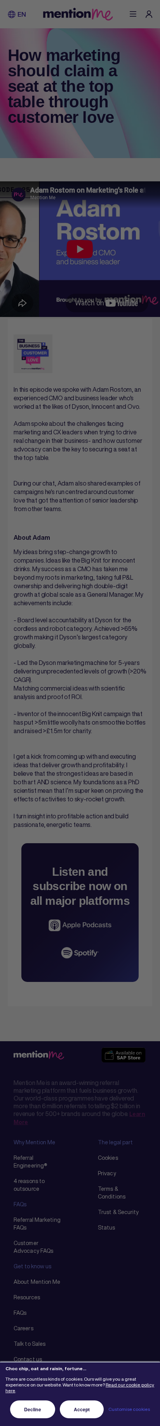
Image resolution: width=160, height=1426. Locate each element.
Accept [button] (82, 1409)
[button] (12, 14)
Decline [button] (32, 1409)
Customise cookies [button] (129, 1409)
